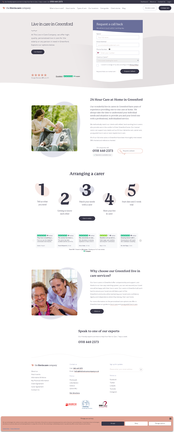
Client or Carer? (102, 57)
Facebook (113, 379)
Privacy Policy (134, 65)
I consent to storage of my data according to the (120, 65)
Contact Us (161, 2)
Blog (123, 8)
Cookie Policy (6, 428)
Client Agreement (37, 384)
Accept (113, 423)
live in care (114, 304)
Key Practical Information (40, 380)
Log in (169, 2)
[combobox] (98, 53)
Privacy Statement (15, 428)
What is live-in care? (57, 8)
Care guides (104, 8)
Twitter (112, 383)
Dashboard (144, 2)
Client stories (115, 8)
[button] (170, 419)
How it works (70, 8)
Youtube (113, 389)
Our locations (93, 8)
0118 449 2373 (56, 2)
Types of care (81, 8)
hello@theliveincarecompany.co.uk (86, 371)
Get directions (75, 393)
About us (153, 2)
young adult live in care (129, 304)
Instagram (113, 392)
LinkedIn (113, 386)
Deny (136, 423)
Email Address (102, 41)
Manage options (160, 423)
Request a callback (129, 151)
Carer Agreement (37, 387)
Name (99, 34)
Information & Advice (38, 377)
